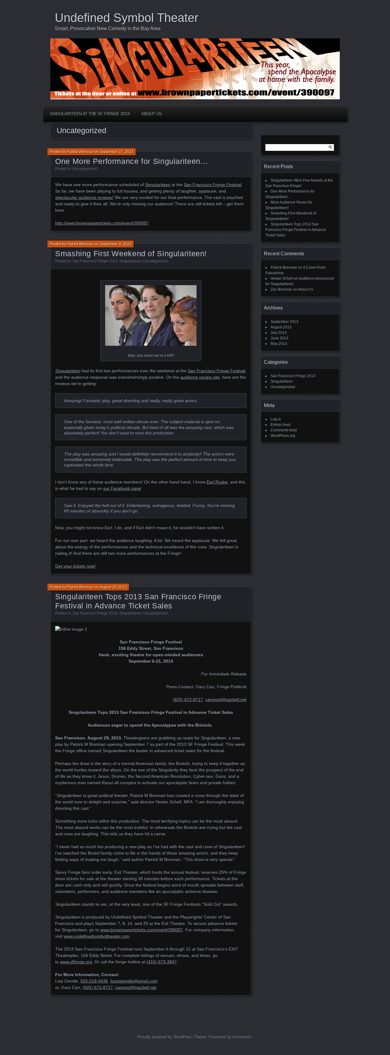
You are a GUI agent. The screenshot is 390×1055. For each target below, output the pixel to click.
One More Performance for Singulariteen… (131, 161)
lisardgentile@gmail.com (134, 981)
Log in (276, 419)
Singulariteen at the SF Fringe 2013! (90, 114)
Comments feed (284, 430)
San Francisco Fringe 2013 (95, 261)
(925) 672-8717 (188, 699)
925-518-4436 (94, 981)
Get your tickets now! (75, 566)
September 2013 (284, 322)
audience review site (200, 377)
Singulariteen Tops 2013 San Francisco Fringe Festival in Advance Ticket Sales (295, 229)
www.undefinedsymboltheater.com (96, 936)
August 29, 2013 (113, 587)
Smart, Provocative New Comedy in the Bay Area (108, 28)
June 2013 (279, 338)
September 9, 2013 (115, 244)
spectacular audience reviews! (84, 197)
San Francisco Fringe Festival (212, 184)
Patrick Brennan (80, 152)
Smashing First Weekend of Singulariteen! (131, 253)
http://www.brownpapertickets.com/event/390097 (102, 223)
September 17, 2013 (116, 152)
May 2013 (279, 344)
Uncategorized (85, 169)
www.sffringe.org (76, 961)
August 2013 (281, 327)
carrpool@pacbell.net (225, 699)
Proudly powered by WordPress (165, 1037)
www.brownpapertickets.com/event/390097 (141, 929)
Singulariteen (157, 184)
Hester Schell (282, 278)
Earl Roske (217, 482)
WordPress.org (283, 436)
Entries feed (280, 425)
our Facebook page (122, 488)
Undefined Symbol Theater (126, 17)
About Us (151, 114)
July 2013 (279, 333)
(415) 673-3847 (162, 961)
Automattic (241, 1037)
